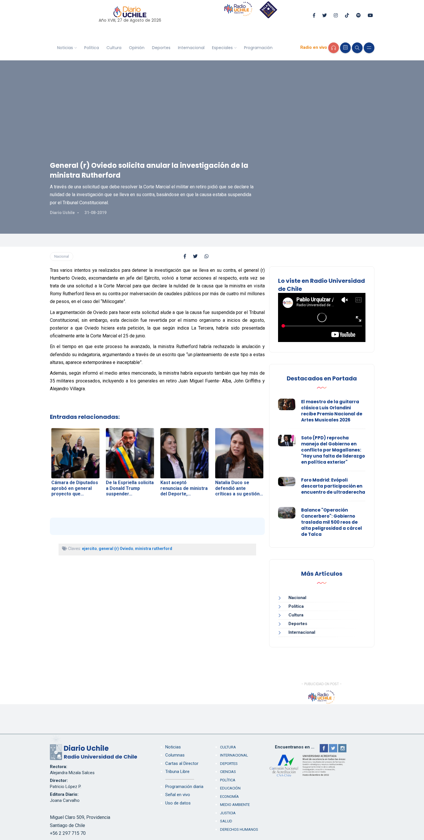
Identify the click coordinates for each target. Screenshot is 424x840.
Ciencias (228, 772)
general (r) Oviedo (116, 548)
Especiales (222, 48)
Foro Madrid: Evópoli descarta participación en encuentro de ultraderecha (333, 486)
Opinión (137, 48)
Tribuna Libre (177, 771)
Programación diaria (184, 786)
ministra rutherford (153, 548)
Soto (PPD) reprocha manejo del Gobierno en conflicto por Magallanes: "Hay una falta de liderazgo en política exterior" (333, 450)
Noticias (65, 48)
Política (91, 48)
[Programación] (345, 47)
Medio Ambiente (235, 804)
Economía (229, 796)
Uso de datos (178, 803)
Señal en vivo (177, 794)
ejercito (89, 548)
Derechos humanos (239, 829)
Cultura (113, 48)
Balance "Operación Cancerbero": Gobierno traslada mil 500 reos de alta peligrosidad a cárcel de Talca (331, 522)
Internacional (191, 48)
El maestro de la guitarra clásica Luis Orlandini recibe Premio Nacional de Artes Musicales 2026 (331, 411)
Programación (258, 48)
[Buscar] (357, 47)
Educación (230, 788)
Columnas (175, 755)
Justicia (228, 813)
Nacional (61, 256)
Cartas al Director (181, 763)
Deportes (161, 48)
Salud (226, 821)
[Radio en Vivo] (333, 47)
